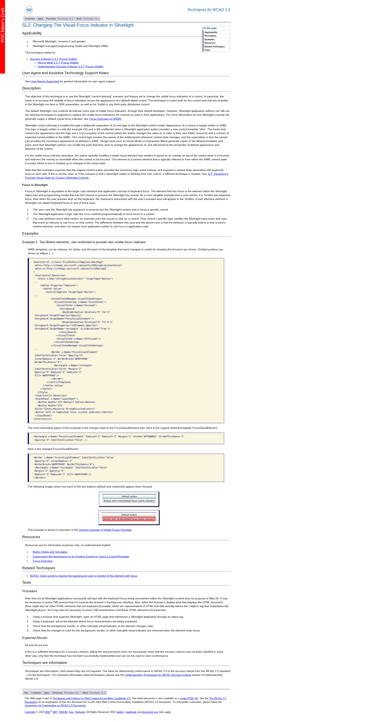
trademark (131, 712)
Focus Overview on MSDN (105, 118)
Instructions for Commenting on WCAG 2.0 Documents (55, 705)
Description (210, 36)
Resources (210, 43)
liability (120, 712)
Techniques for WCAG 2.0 (208, 9)
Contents (30, 18)
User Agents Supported (45, 81)
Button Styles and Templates (50, 551)
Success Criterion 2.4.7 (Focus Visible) (53, 58)
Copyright (30, 712)
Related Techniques (215, 46)
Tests (207, 50)
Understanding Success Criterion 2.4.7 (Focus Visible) (70, 66)
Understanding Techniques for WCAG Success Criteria (158, 674)
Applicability (211, 32)
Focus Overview (42, 560)
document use (150, 712)
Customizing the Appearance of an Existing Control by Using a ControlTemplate (81, 556)
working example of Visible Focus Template (105, 529)
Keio (71, 712)
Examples (209, 39)
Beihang (79, 712)
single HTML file (189, 698)
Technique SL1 (59, 18)
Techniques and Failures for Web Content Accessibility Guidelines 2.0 (91, 698)
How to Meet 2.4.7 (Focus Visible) (58, 62)
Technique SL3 (88, 18)
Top (26, 692)
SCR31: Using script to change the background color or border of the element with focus (83, 575)
